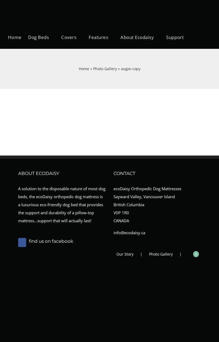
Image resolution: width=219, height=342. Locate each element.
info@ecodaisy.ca (129, 232)
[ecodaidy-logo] (34, 4)
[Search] (193, 37)
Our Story (125, 254)
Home (84, 68)
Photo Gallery (105, 68)
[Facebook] (22, 242)
